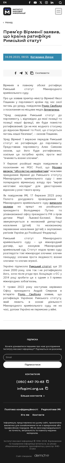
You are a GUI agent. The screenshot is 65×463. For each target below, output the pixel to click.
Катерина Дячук (42, 57)
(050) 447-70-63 (30, 381)
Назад (8, 22)
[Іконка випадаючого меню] (58, 11)
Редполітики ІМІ (51, 409)
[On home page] (11, 11)
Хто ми (25, 415)
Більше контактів (31, 396)
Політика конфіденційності (21, 409)
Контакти (38, 415)
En (4, 2)
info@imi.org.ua (30, 388)
